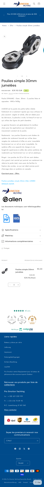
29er (11, 25)
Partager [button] (7, 248)
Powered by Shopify (25, 479)
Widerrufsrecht (37, 479)
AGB (19, 482)
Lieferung (7, 347)
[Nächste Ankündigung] (40, 15)
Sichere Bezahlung (10, 362)
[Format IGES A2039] (17, 223)
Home (4, 25)
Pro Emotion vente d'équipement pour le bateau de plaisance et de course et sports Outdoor (21, 373)
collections (9, 385)
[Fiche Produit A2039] (7, 223)
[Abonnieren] (37, 440)
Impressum (8, 352)
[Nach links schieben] (17, 76)
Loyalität (7, 367)
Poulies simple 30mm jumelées (28, 25)
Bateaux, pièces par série (13, 342)
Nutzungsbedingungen (12, 357)
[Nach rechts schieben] (26, 76)
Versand (11, 93)
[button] (4, 3)
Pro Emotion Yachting (13, 479)
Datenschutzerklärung (10, 482)
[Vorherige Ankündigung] (4, 15)
